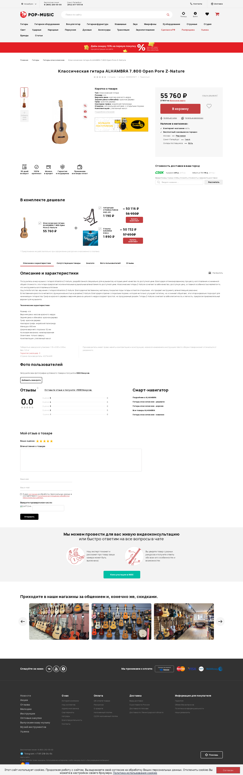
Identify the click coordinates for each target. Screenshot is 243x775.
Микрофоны (150, 24)
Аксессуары (104, 30)
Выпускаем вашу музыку (35, 722)
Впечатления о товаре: (33, 446)
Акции (24, 700)
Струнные (192, 24)
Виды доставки (136, 701)
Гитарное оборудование (47, 24)
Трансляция (123, 30)
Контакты (66, 724)
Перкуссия (70, 30)
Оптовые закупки (31, 718)
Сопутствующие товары (68, 263)
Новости (25, 695)
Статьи (39, 35)
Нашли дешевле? (210, 95)
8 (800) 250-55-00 (53, 5)
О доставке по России (139, 704)
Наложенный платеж (103, 712)
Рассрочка (99, 704)
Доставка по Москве (138, 708)
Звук (135, 24)
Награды (66, 716)
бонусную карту (178, 100)
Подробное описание (105, 112)
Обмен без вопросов (184, 704)
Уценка (205, 30)
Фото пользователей (110, 263)
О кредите (98, 708)
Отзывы (130, 263)
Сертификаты (68, 712)
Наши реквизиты (182, 712)
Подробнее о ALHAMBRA (144, 397)
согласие (33, 494)
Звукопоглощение (145, 30)
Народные (53, 30)
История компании (70, 701)
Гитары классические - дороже (148, 406)
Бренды (24, 35)
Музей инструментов (33, 727)
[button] (23, 621)
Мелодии (26, 709)
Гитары (24, 24)
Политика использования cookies (135, 773)
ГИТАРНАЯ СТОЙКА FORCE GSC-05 (110, 210)
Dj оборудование (171, 24)
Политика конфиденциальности (189, 708)
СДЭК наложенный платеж (106, 716)
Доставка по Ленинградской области (146, 712)
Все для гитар (73, 24)
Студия (207, 24)
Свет (23, 30)
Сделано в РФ (168, 30)
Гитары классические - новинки (148, 414)
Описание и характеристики (37, 263)
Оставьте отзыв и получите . (68, 390)
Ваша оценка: (27, 441)
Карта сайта (25, 757)
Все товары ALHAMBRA (144, 410)
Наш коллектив (68, 704)
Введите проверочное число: (36, 502)
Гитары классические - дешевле (149, 402)
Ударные (36, 30)
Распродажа (188, 30)
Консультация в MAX (122, 574)
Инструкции (27, 713)
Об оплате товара (102, 701)
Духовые (87, 30)
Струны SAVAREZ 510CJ (107, 230)
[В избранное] (209, 109)
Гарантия (179, 701)
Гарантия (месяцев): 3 (30, 353)
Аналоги (90, 263)
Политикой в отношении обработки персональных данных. (46, 497)
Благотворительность (72, 720)
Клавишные (120, 24)
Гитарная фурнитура (97, 24)
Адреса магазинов (70, 708)
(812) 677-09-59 (75, 5)
